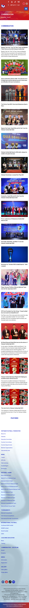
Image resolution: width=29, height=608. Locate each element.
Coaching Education (7, 537)
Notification (4, 468)
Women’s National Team (7, 492)
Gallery (3, 566)
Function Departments (6, 445)
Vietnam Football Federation (10, 431)
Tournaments (5, 510)
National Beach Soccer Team (8, 506)
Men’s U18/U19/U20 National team (9, 486)
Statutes (3, 436)
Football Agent (4, 465)
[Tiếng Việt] (24, 3)
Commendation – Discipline (9, 547)
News (3, 454)
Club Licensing (4, 463)
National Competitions (6, 513)
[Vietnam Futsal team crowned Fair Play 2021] (14, 165)
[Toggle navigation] (26, 8)
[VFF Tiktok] (15, 2)
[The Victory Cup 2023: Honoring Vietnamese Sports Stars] (14, 93)
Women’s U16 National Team (8, 497)
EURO (2, 533)
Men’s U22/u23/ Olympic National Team (10, 489)
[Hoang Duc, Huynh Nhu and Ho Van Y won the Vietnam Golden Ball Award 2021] (14, 186)
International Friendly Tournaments (9, 518)
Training (3, 543)
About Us (3, 433)
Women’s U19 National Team (8, 500)
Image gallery (4, 572)
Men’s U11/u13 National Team (8, 478)
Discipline (3, 17)
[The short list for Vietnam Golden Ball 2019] (14, 397)
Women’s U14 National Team (8, 495)
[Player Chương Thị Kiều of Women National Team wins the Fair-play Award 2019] (14, 277)
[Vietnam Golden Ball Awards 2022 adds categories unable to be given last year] (14, 141)
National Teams (6, 472)
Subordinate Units (5, 450)
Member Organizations (6, 447)
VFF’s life (3, 460)
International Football (9, 522)
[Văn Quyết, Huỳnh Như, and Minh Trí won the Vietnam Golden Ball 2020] (14, 232)
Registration (4, 562)
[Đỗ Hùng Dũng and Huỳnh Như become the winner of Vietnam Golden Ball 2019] (14, 331)
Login (18, 5)
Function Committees (6, 442)
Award (8, 17)
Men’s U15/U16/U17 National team (9, 483)
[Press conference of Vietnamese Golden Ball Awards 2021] (14, 209)
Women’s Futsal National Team (8, 503)
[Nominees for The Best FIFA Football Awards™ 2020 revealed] (14, 254)
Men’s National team (6, 475)
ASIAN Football (4, 528)
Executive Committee (6, 439)
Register (14, 5)
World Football (4, 531)
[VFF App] (18, 2)
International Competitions (7, 515)
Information (4, 560)
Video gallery (4, 569)
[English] (27, 3)
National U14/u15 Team (7, 481)
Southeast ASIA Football (7, 525)
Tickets (3, 457)
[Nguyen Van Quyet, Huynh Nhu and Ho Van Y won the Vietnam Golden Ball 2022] (14, 117)
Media (3, 557)
